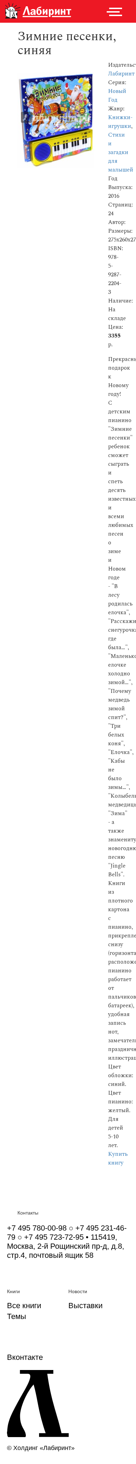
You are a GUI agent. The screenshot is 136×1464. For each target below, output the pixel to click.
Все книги (24, 1305)
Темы (16, 1316)
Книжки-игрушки (120, 122)
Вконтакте (25, 1357)
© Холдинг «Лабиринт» (41, 1447)
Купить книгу (118, 1158)
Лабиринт (121, 74)
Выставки (85, 1305)
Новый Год (117, 95)
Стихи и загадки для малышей (120, 152)
